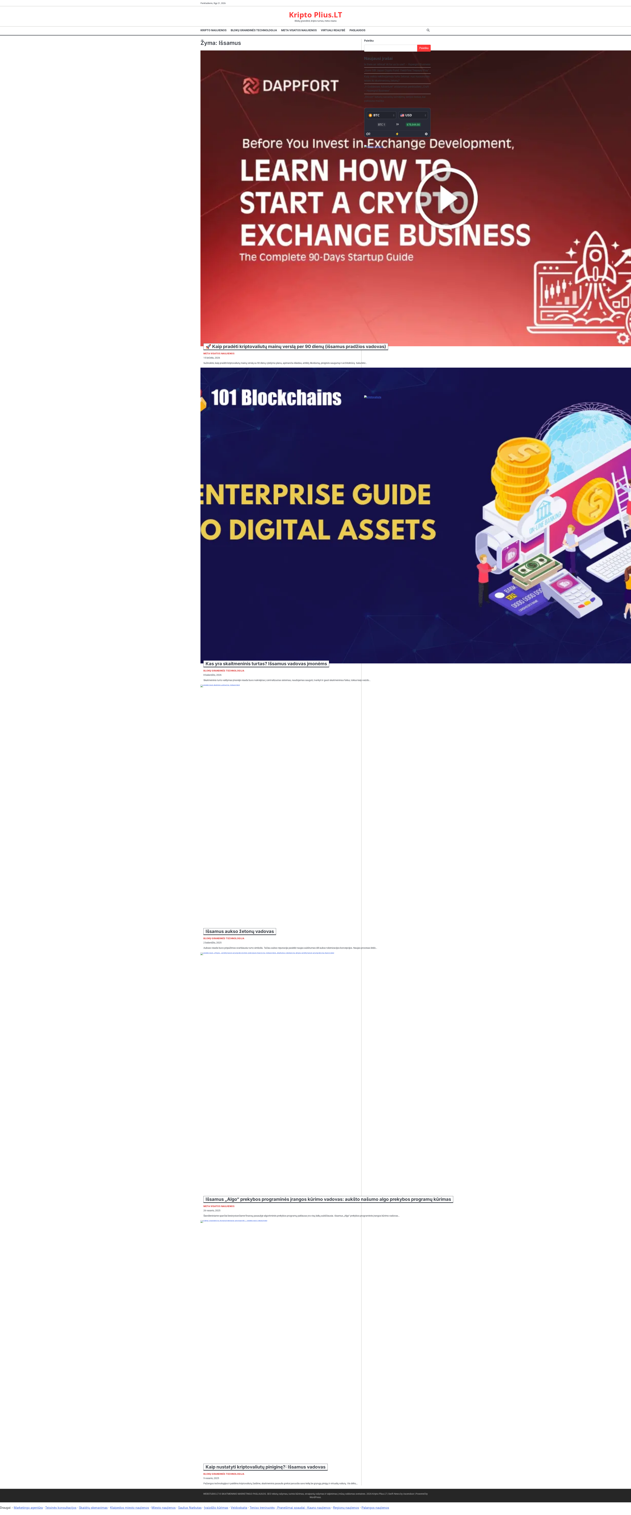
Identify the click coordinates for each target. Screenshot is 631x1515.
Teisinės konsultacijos (60, 1508)
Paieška (369, 40)
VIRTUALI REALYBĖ (333, 30)
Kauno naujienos (319, 1508)
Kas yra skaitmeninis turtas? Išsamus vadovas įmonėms (266, 663)
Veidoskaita (239, 1508)
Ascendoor (408, 1493)
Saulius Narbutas (190, 1508)
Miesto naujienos (164, 1508)
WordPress (315, 1497)
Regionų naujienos (346, 1508)
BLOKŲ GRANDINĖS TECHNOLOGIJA (254, 30)
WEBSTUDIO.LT (211, 1493)
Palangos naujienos (375, 1508)
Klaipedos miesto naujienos (129, 1508)
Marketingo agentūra (28, 1508)
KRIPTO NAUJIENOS (213, 30)
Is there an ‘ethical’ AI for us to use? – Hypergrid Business (397, 64)
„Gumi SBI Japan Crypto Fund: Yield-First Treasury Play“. (397, 70)
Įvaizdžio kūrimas (216, 1508)
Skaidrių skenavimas (93, 1508)
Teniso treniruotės (262, 1508)
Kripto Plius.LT (315, 15)
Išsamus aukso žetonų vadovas (240, 931)
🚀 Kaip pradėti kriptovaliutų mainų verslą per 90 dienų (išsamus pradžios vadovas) (296, 346)
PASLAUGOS (357, 30)
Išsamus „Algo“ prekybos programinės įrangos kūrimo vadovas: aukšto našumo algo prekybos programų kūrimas (328, 1199)
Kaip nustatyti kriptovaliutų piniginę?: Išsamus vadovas (266, 1467)
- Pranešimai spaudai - (291, 1508)
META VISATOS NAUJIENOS (299, 30)
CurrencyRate (425, 139)
